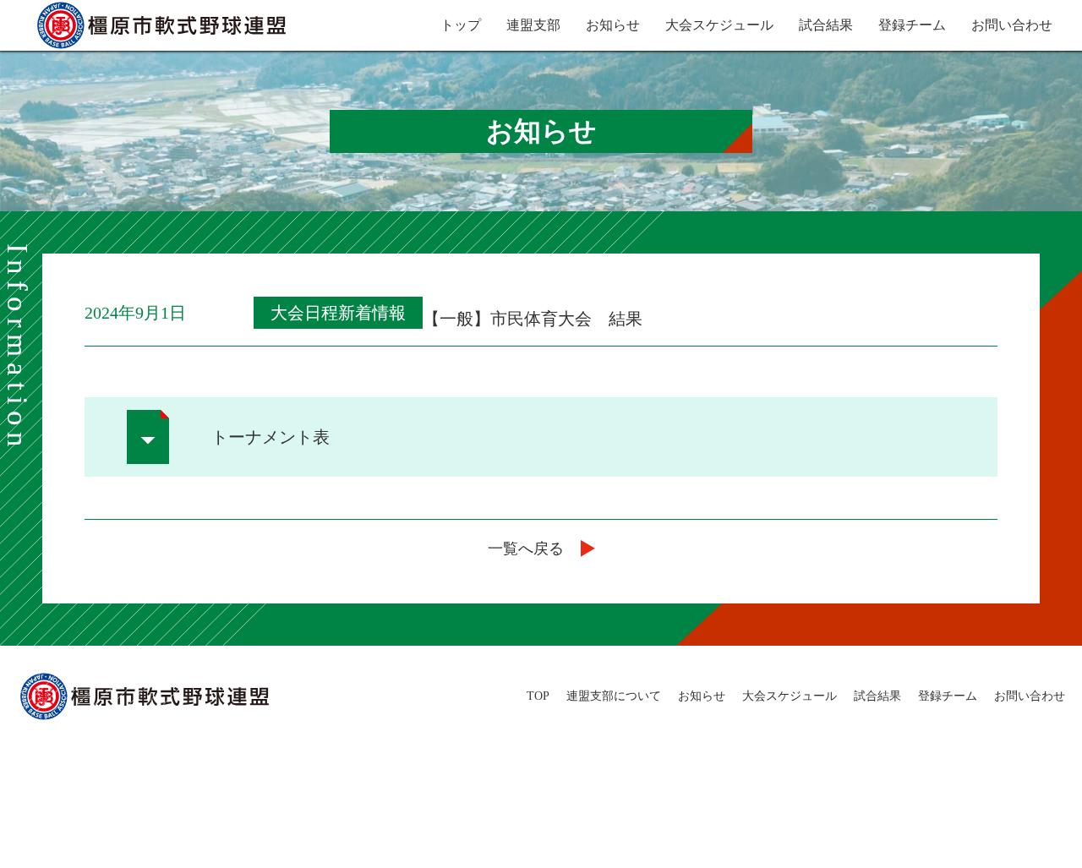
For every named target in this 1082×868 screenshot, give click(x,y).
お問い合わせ (1011, 25)
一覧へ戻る (526, 548)
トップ (460, 25)
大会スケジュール (719, 25)
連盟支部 (533, 25)
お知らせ (613, 25)
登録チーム (912, 25)
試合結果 (826, 25)
